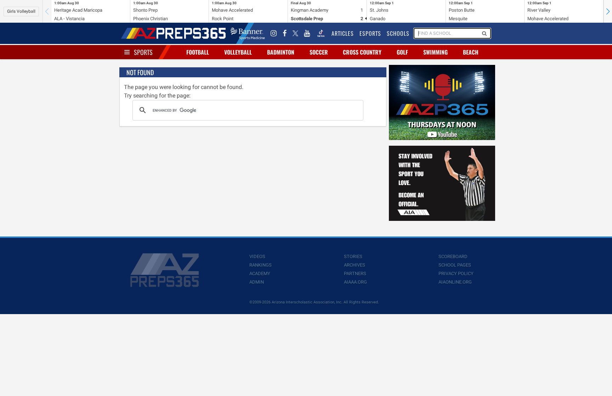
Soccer (319, 52)
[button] (608, 11)
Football (197, 52)
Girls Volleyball (21, 11)
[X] (295, 33)
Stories (353, 256)
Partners (355, 273)
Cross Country (362, 52)
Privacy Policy (456, 273)
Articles (343, 33)
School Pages (454, 265)
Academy (259, 273)
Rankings (260, 265)
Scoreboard (453, 256)
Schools (398, 33)
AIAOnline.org (455, 282)
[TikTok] (320, 33)
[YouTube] (307, 33)
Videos (257, 256)
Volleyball (238, 52)
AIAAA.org (355, 282)
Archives (354, 265)
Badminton (280, 52)
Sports (143, 52)
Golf (402, 52)
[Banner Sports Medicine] (247, 33)
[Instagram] (273, 33)
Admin (256, 282)
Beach (470, 52)
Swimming (435, 52)
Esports (370, 33)
